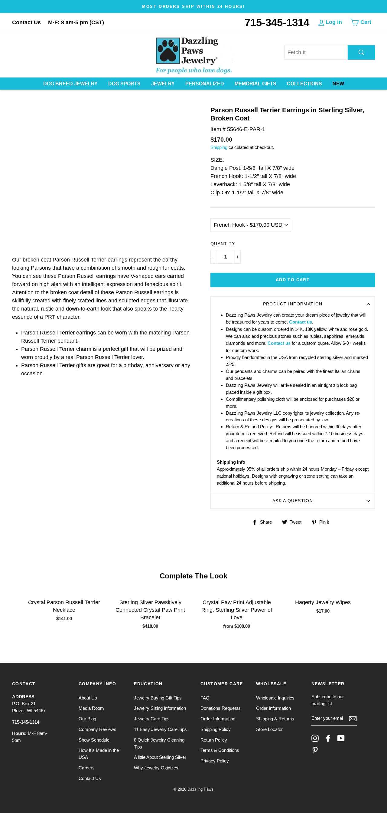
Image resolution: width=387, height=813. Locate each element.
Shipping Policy (215, 729)
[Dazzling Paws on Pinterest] (315, 750)
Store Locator (269, 729)
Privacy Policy (214, 760)
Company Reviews (97, 729)
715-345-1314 (277, 22)
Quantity (222, 244)
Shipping (218, 147)
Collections (304, 83)
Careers (87, 767)
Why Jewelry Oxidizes (156, 767)
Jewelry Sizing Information (160, 708)
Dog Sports (124, 83)
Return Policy (213, 739)
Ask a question (292, 501)
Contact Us (26, 22)
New (338, 83)
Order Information (217, 718)
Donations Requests (220, 708)
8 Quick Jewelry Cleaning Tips (159, 743)
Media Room (91, 708)
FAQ (205, 697)
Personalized (204, 83)
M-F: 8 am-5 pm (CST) (76, 22)
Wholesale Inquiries (275, 697)
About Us (88, 697)
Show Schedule (94, 739)
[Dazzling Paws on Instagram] (315, 738)
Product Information (293, 304)
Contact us (300, 321)
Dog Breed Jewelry (70, 83)
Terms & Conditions (219, 750)
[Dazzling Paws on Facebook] (328, 738)
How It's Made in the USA (99, 754)
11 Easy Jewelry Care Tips (160, 729)
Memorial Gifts (255, 83)
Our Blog (87, 718)
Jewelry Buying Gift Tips (158, 697)
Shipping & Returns (275, 718)
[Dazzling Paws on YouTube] (341, 738)
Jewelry (163, 83)
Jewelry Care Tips (152, 718)
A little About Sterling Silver (160, 757)
